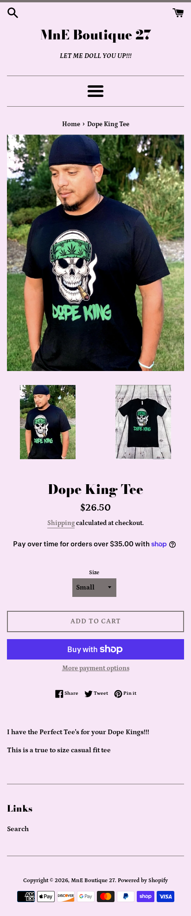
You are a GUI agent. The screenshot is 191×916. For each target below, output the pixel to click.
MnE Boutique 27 (95, 35)
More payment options (95, 668)
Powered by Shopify (143, 881)
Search (18, 829)
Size (94, 573)
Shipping (61, 523)
